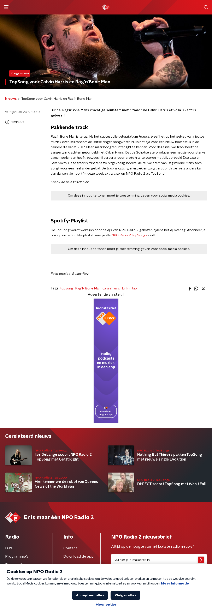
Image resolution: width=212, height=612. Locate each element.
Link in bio (129, 288)
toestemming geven (134, 195)
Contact (70, 548)
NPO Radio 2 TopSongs (129, 235)
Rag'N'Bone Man (87, 288)
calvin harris (111, 288)
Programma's (16, 556)
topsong (66, 288)
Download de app (78, 556)
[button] (6, 7)
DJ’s (8, 548)
